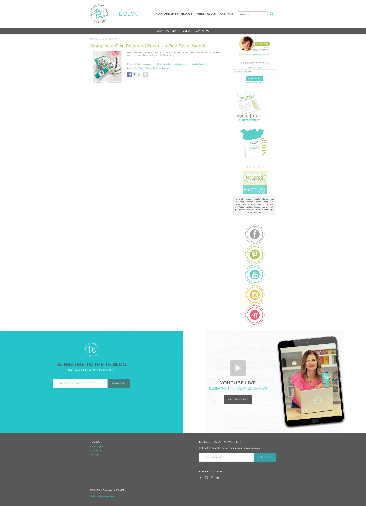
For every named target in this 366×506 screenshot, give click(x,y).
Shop (160, 31)
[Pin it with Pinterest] (140, 75)
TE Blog (186, 31)
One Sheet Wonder (143, 68)
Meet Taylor (206, 13)
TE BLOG (127, 14)
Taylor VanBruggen (161, 68)
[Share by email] (145, 74)
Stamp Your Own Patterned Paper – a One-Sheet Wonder (149, 45)
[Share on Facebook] (129, 74)
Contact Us (202, 31)
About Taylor (96, 446)
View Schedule (238, 399)
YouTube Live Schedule (174, 13)
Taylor (139, 64)
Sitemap (94, 454)
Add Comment (180, 64)
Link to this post (199, 64)
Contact (227, 13)
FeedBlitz (259, 83)
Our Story (172, 31)
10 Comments (163, 64)
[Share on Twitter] (135, 74)
